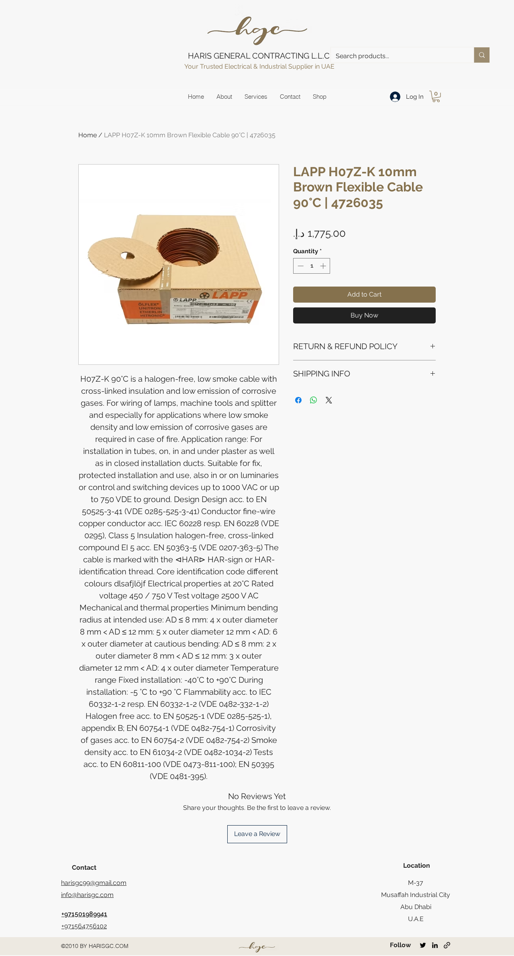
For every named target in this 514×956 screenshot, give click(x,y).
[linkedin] (435, 945)
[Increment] (323, 265)
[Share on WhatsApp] (313, 400)
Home (87, 135)
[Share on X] (329, 400)
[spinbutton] (311, 265)
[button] (436, 96)
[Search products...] (482, 55)
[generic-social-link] (447, 945)
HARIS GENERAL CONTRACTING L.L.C (259, 56)
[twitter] (423, 945)
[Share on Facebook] (298, 400)
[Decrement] (299, 265)
